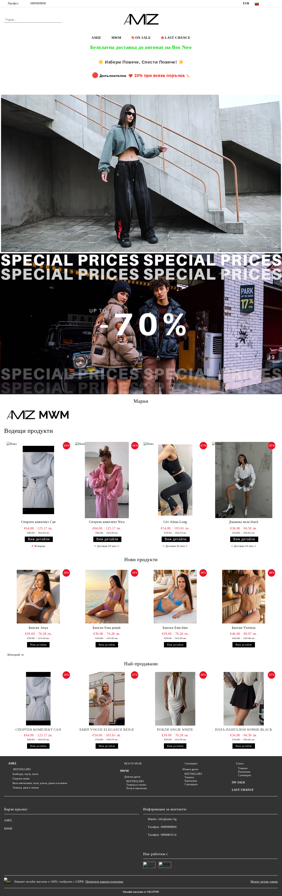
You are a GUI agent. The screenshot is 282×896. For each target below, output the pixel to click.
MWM (116, 37)
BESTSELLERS (22, 769)
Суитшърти (191, 763)
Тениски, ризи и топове (26, 787)
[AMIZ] (20, 415)
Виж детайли (39, 539)
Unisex (240, 763)
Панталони (191, 780)
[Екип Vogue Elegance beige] (107, 699)
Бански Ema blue (175, 627)
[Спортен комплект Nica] (107, 480)
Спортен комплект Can (38, 522)
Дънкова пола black (243, 522)
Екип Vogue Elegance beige (106, 729)
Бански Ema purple (107, 627)
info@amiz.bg (167, 819)
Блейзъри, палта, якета (25, 774)
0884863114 (168, 834)
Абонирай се (15, 654)
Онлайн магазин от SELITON (141, 891)
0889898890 (38, 3)
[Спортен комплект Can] (38, 480)
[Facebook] (269, 3)
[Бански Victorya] (244, 596)
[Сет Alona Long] (175, 480)
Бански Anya (38, 627)
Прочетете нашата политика (104, 881)
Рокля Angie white (175, 729)
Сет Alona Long (175, 522)
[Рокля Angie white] (175, 699)
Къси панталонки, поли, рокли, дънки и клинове (40, 783)
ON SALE (143, 37)
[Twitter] (275, 3)
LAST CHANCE (177, 37)
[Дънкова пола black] (244, 480)
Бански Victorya (244, 627)
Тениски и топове (136, 784)
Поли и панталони (136, 788)
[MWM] (54, 415)
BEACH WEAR (133, 763)
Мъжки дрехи (190, 769)
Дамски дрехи (132, 776)
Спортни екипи (21, 778)
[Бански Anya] (38, 596)
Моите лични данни (264, 881)
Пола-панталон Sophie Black (244, 729)
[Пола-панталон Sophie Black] (244, 699)
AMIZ (96, 37)
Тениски (189, 777)
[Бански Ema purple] (107, 596)
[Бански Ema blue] (175, 596)
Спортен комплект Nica (107, 522)
